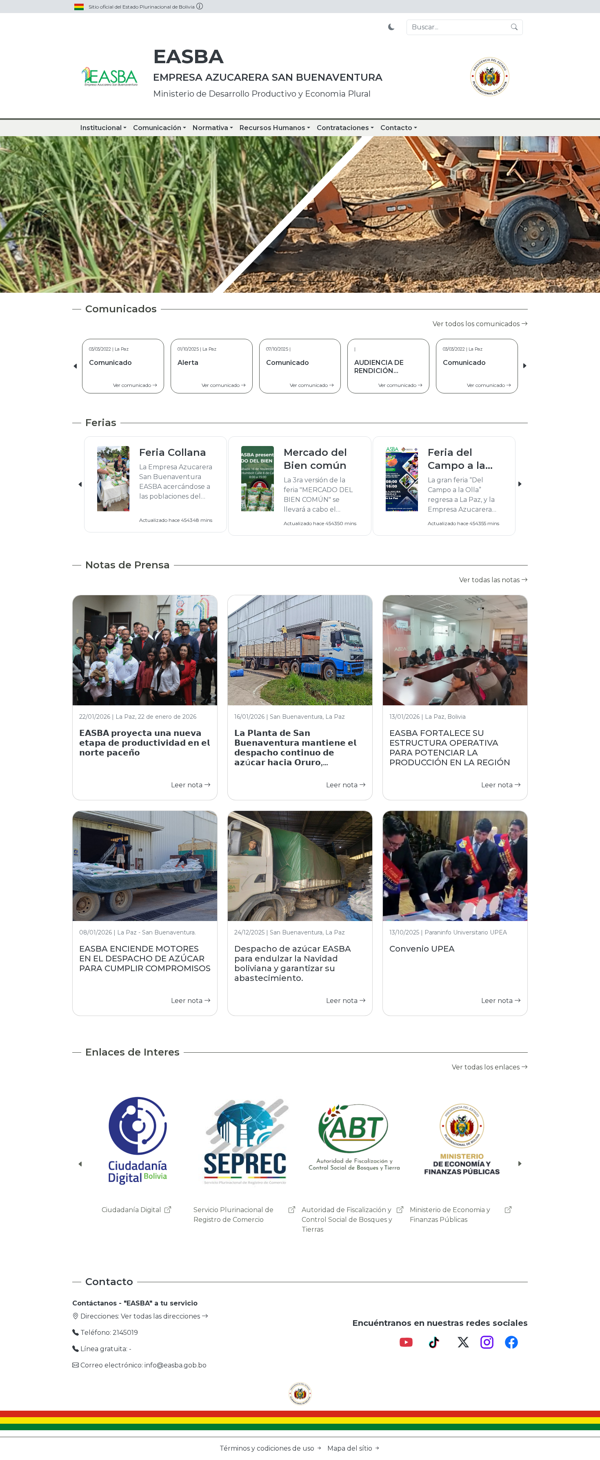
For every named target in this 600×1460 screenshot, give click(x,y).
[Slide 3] (300, 281)
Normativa (210, 128)
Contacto (396, 128)
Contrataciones (343, 128)
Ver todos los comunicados (477, 324)
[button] (524, 366)
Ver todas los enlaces (486, 1067)
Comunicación (157, 128)
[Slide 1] (270, 281)
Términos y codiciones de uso (268, 1448)
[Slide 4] (315, 281)
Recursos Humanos (272, 128)
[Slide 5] (329, 281)
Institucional (101, 128)
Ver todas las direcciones (161, 1316)
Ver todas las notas (490, 580)
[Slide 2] (285, 281)
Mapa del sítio (350, 1448)
